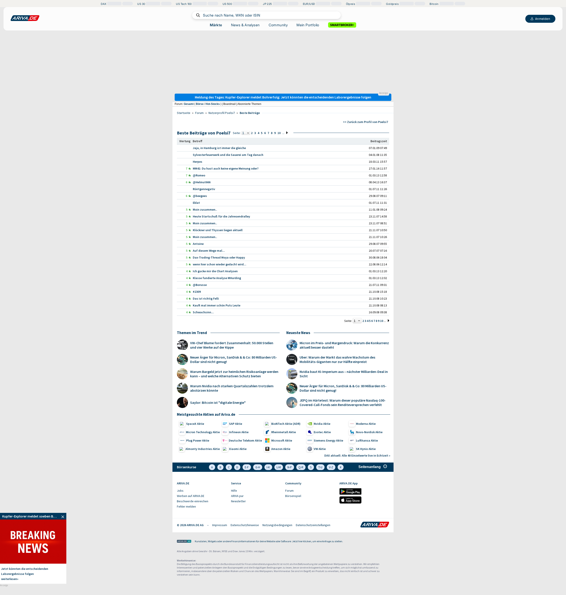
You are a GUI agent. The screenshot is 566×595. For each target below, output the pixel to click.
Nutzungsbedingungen (277, 525)
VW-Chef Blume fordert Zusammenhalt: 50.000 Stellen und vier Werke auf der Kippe (231, 345)
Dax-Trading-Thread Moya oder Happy (219, 257)
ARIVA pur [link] (237, 496)
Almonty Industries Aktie (202, 449)
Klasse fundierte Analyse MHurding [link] (217, 278)
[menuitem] (202, 490)
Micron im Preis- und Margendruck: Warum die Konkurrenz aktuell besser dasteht (344, 345)
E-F (247, 467)
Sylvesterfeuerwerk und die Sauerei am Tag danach (228, 155)
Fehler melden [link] (186, 506)
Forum (199, 113)
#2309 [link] (197, 292)
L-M (279, 467)
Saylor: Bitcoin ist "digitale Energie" (218, 402)
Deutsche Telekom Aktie (245, 440)
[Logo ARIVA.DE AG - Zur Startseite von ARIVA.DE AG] (184, 542)
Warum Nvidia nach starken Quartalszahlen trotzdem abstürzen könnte (231, 388)
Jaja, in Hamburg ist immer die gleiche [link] (219, 148)
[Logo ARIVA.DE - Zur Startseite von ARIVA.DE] (374, 525)
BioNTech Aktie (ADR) (285, 424)
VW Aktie (320, 449)
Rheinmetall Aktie (283, 432)
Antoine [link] (198, 244)
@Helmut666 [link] (201, 182)
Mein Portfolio (307, 25)
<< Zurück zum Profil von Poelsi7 (365, 122)
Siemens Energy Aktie (328, 440)
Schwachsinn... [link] (203, 312)
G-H (257, 467)
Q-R (300, 467)
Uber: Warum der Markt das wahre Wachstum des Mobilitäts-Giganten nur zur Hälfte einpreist (337, 359)
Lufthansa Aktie (367, 440)
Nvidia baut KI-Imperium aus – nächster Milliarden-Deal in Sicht (344, 373)
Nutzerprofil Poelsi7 (221, 113)
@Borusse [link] (200, 285)
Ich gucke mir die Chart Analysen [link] (215, 271)
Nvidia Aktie (322, 424)
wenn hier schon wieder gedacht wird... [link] (219, 264)
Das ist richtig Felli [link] (206, 298)
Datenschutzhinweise (245, 525)
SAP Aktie (235, 424)
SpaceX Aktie (195, 424)
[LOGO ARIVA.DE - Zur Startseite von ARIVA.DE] (25, 18)
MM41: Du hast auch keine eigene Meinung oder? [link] (225, 168)
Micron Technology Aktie (203, 432)
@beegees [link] (200, 196)
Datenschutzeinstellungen (313, 525)
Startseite (183, 113)
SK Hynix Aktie (366, 449)
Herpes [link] (197, 162)
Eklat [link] (196, 203)
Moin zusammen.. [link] (205, 210)
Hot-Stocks (213, 104)
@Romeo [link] (199, 175)
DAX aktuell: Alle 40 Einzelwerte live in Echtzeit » (357, 455)
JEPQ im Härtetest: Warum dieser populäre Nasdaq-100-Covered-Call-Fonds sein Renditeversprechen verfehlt (343, 402)
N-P (289, 467)
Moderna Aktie (366, 424)
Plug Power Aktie (197, 440)
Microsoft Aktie (281, 440)
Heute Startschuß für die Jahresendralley (221, 216)
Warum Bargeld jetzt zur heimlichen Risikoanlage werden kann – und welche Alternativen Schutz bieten (234, 373)
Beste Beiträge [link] (250, 113)
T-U (320, 467)
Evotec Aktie (322, 432)
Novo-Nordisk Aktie (369, 432)
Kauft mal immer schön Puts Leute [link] (216, 305)
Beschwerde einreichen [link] (192, 501)
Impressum (219, 525)
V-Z (331, 467)
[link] (33, 516)
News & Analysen (245, 25)
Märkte (216, 25)
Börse (200, 104)
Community (278, 25)
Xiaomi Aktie (238, 449)
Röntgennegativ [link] (204, 189)
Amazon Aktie (280, 449)
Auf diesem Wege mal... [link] (209, 251)
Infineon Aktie (239, 432)
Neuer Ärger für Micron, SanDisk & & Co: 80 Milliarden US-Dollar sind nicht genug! (233, 359)
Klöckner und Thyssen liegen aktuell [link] (218, 230)
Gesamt (189, 104)
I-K (268, 467)
